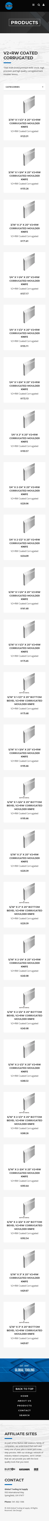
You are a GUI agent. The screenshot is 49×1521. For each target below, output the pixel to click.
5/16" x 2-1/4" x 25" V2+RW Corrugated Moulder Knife (24, 963)
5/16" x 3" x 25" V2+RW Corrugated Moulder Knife (24, 1278)
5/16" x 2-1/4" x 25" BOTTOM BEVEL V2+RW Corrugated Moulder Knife (24, 1015)
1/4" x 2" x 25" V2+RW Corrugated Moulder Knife (24, 438)
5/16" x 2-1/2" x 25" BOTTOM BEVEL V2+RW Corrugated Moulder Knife (24, 1120)
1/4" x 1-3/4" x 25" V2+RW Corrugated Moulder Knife (24, 386)
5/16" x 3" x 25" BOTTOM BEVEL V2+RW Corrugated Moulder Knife (24, 1330)
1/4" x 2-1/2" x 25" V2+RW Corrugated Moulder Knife (24, 543)
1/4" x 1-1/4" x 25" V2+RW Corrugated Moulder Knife (24, 281)
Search (24, 1415)
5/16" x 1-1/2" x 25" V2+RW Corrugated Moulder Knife (25, 648)
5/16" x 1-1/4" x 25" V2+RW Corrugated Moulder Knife (24, 596)
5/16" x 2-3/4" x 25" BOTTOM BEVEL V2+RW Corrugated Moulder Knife (24, 1225)
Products (24, 1405)
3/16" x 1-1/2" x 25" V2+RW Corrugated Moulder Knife (25, 123)
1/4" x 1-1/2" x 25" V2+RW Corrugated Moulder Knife (24, 333)
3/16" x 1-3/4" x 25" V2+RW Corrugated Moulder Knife (24, 176)
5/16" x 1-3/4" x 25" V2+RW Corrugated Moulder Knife (24, 753)
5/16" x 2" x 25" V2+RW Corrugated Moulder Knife (24, 858)
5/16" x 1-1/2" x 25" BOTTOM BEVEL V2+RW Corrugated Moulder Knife (24, 701)
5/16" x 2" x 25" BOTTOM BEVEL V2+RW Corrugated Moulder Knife (24, 910)
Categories (13, 87)
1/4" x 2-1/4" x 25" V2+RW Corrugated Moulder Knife (24, 491)
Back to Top (24, 1388)
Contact (24, 1410)
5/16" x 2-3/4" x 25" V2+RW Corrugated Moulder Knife (24, 1173)
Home (24, 1396)
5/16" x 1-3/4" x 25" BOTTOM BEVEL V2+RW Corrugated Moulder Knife (24, 806)
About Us (24, 1400)
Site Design (17, 1510)
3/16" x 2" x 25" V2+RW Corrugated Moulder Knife (24, 228)
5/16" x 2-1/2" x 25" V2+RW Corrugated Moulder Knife (24, 1068)
